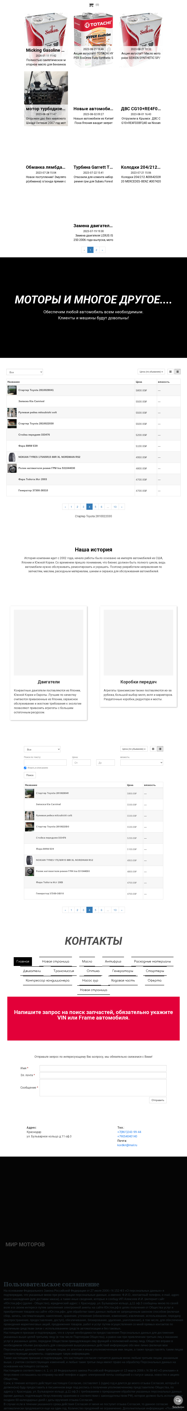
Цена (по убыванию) (150, 371)
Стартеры (155, 971)
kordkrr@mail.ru (127, 1145)
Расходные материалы (152, 961)
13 (115, 506)
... (108, 506)
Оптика (93, 971)
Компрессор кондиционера (47, 980)
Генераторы (122, 971)
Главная (22, 961)
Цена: (75, 757)
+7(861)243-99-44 (129, 1132)
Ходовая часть (123, 980)
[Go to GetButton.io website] (178, 1407)
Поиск (29, 775)
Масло (87, 961)
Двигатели (32, 971)
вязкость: (125, 757)
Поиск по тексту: (32, 757)
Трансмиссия (64, 971)
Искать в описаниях (38, 768)
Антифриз (113, 961)
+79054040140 (127, 1136)
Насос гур (90, 980)
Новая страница (55, 961)
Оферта (154, 980)
